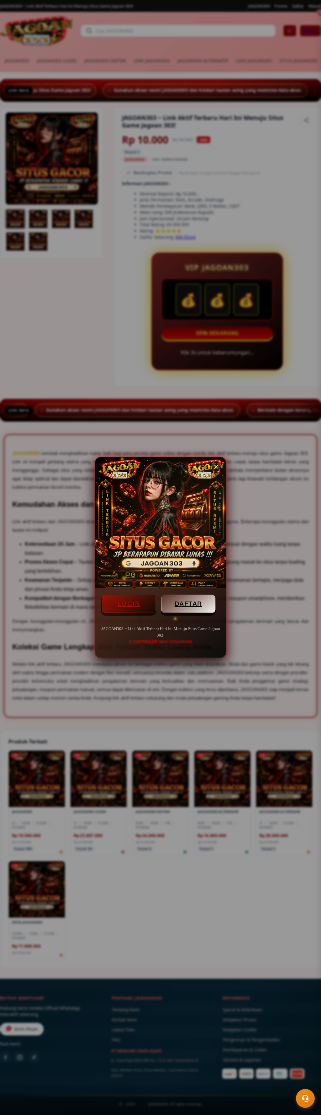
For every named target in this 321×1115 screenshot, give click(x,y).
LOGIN (129, 603)
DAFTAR (188, 603)
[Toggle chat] (305, 1098)
